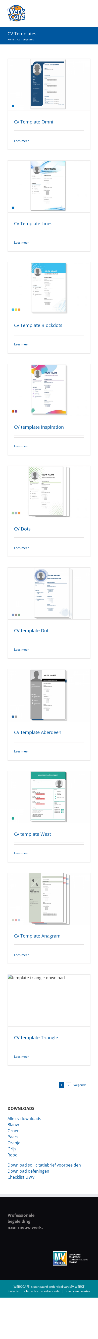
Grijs (12, 1149)
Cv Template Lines (33, 223)
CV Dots (22, 529)
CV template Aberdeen (37, 732)
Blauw (13, 1124)
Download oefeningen (28, 1171)
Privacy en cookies (77, 1291)
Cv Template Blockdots (38, 325)
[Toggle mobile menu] (88, 7)
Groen (14, 1130)
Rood (13, 1155)
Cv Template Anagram (37, 936)
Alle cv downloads (24, 1118)
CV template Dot (31, 630)
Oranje (14, 1143)
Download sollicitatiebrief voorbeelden (44, 1165)
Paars (13, 1137)
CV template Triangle (36, 1037)
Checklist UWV (21, 1177)
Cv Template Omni (33, 122)
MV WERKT (76, 1286)
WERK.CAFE (22, 1286)
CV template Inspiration (39, 427)
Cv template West (32, 834)
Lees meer (21, 141)
